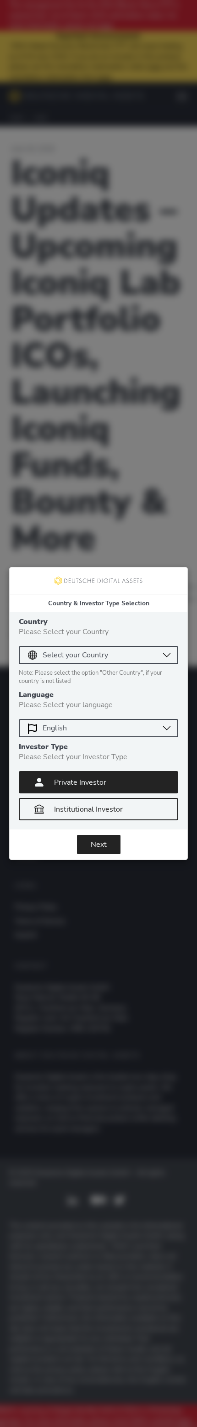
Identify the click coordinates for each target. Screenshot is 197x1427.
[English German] (98, 728)
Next (99, 844)
